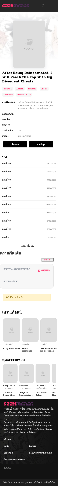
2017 (20, 130)
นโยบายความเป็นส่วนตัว (40, 452)
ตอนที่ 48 (6, 179)
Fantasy (32, 88)
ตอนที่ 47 (6, 188)
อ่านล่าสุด (41, 144)
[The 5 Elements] (30, 330)
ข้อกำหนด (8, 452)
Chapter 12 (9, 385)
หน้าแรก (7, 439)
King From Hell (11, 348)
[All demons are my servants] (48, 330)
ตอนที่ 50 (6, 163)
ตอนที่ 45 (6, 204)
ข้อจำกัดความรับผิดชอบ (14, 459)
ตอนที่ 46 (6, 196)
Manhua (7, 88)
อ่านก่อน (15, 144)
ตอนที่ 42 (6, 229)
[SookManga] (15, 5)
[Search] (43, 5)
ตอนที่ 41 (6, 237)
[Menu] (52, 6)
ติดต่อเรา (33, 446)
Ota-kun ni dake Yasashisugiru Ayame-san (43, 396)
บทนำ (6, 446)
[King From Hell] (11, 330)
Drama (44, 88)
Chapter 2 (41, 385)
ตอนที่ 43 (6, 220)
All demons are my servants (48, 350)
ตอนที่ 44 (6, 212)
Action (19, 88)
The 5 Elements (27, 350)
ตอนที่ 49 (6, 171)
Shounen (8, 94)
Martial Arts (24, 94)
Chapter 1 (24, 385)
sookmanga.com (24, 482)
